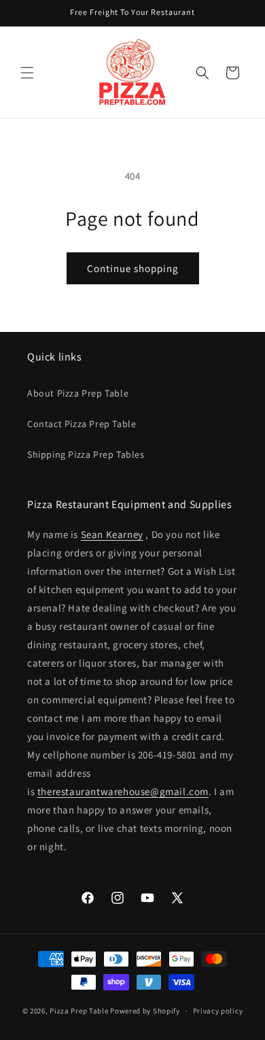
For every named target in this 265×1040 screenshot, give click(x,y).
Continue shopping (133, 268)
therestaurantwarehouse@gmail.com (123, 791)
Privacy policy (218, 1011)
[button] (27, 73)
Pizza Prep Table (79, 1011)
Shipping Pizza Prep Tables (86, 454)
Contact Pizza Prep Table (81, 424)
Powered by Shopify (145, 1011)
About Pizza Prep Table (77, 393)
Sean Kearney (112, 534)
